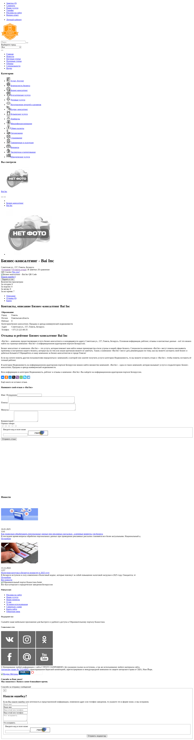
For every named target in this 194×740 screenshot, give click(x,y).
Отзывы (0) (11, 298)
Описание (10, 296)
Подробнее (6, 539)
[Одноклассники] (6, 377)
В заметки (32, 269)
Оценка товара (7, 423)
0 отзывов (6, 269)
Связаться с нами (14, 607)
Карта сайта (11, 609)
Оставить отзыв (19, 269)
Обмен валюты (17, 128)
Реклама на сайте (14, 595)
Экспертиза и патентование (23, 152)
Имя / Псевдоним (9, 395)
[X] (13, 377)
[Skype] (24, 377)
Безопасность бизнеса (20, 85)
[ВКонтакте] (2, 377)
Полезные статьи (14, 61)
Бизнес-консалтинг (19, 90)
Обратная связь (13, 611)
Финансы (15, 147)
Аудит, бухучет (17, 81)
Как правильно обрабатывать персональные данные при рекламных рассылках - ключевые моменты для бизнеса (52, 534)
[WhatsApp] (21, 377)
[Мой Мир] (10, 377)
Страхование (16, 138)
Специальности (13, 66)
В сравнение (44, 269)
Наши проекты (13, 599)
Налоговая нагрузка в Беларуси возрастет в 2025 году (25, 573)
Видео (9, 68)
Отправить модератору (97, 736)
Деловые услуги (18, 100)
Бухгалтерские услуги (20, 95)
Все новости (6, 580)
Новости (10, 56)
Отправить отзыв (9, 439)
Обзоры (9, 63)
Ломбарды (15, 119)
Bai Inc (4, 191)
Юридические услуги (20, 157)
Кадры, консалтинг (19, 109)
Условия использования (17, 604)
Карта (9, 301)
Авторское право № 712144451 (15, 669)
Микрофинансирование (21, 123)
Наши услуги (12, 597)
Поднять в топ (7, 279)
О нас (8, 602)
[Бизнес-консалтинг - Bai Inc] (29, 254)
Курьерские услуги (19, 114)
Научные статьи (13, 59)
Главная (9, 54)
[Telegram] (28, 377)
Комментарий (7, 421)
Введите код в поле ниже (14, 429)
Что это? (16, 272)
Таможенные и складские (22, 143)
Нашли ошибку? (8, 277)
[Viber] (17, 377)
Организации (17, 133)
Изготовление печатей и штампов (26, 104)
